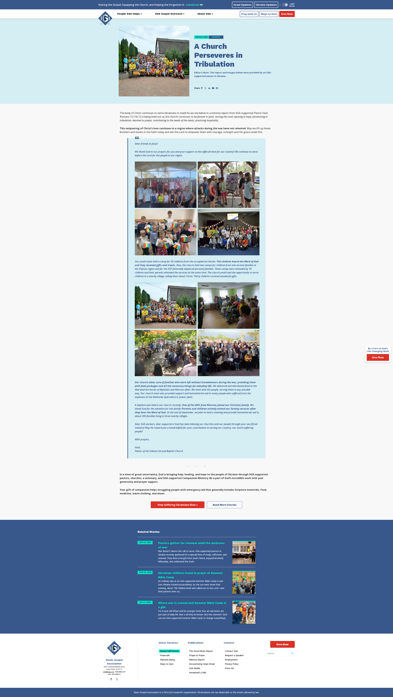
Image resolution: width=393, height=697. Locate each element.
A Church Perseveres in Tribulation (218, 55)
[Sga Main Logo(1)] (114, 648)
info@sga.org (108, 672)
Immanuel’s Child (197, 672)
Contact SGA (231, 651)
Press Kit (229, 668)
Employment (231, 659)
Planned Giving (167, 659)
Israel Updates (242, 4)
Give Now (287, 14)
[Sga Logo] (105, 18)
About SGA (204, 13)
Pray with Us (249, 14)
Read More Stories (224, 504)
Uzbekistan (194, 4)
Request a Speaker (234, 655)
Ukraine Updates (266, 4)
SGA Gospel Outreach (168, 13)
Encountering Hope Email (201, 663)
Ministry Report (197, 659)
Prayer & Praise (197, 655)
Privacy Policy (231, 663)
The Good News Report (201, 651)
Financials (165, 655)
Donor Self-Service (169, 651)
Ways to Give (269, 14)
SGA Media (194, 668)
